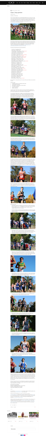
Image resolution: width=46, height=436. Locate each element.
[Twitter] (23, 435)
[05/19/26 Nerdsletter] (23, 414)
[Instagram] (24, 435)
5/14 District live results (33, 418)
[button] (42, 2)
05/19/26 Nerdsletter (21, 418)
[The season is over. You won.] (12, 414)
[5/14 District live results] (34, 414)
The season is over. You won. (11, 418)
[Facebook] (21, 435)
